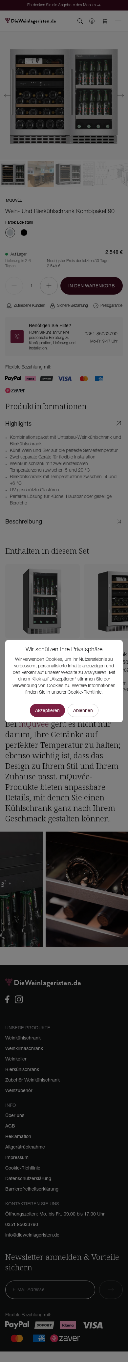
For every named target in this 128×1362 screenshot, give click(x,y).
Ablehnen (83, 710)
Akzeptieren (47, 710)
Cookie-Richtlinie (84, 692)
